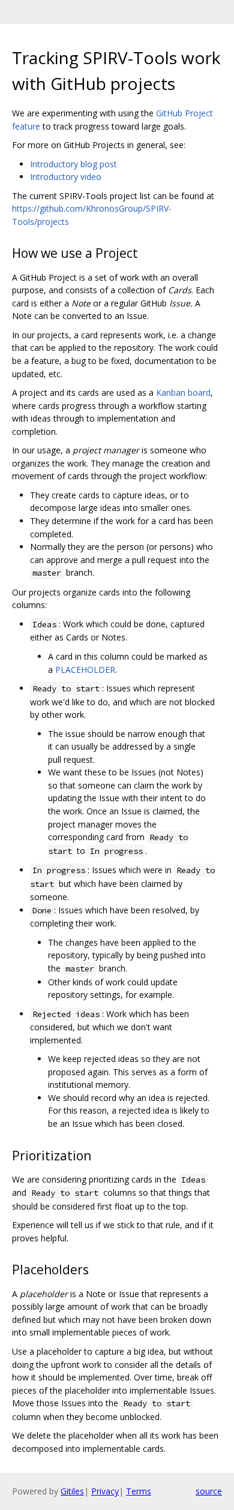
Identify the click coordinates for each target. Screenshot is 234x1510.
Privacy (105, 1491)
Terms (138, 1491)
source (209, 1491)
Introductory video (65, 176)
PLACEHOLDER (85, 669)
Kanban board (183, 392)
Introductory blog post (73, 164)
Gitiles (72, 1491)
